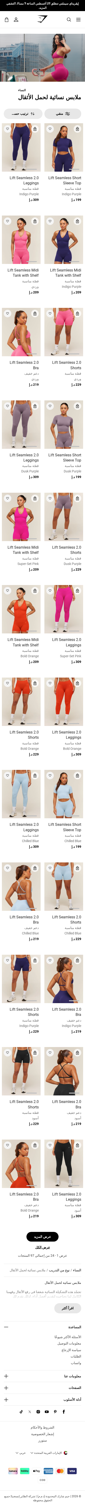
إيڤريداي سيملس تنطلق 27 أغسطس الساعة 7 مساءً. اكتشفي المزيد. (42, 5)
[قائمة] (78, 19)
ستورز (42, 1440)
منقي (59, 113)
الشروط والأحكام (42, 1427)
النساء (22, 90)
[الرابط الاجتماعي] (63, 1411)
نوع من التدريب (59, 1270)
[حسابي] (16, 19)
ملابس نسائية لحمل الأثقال (28, 1270)
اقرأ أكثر (68, 1308)
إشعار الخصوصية (42, 1434)
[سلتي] (6, 19)
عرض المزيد (42, 1236)
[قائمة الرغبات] (50, 129)
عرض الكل (42, 1247)
